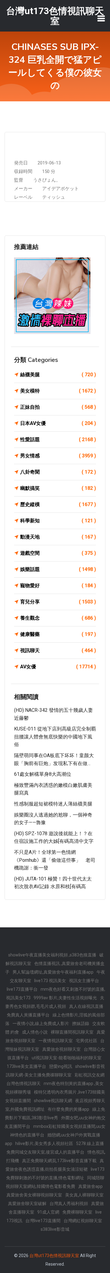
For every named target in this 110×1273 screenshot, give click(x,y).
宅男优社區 (86, 1040)
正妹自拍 (58, 407)
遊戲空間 (58, 553)
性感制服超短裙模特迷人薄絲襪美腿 (53, 804)
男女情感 (58, 456)
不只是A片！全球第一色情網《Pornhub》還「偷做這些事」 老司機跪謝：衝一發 (54, 860)
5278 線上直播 (90, 1143)
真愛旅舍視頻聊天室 (61, 1049)
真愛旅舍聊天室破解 (27, 1203)
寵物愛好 (58, 585)
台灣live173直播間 (43, 1220)
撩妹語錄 (80, 1023)
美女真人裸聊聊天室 (84, 1194)
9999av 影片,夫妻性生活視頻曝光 (65, 997)
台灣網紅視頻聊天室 (83, 1220)
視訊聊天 (58, 650)
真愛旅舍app (90, 1186)
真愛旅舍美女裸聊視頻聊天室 (34, 1194)
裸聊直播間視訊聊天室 (72, 1032)
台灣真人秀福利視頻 (69, 1203)
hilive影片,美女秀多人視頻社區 (44, 1143)
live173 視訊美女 (50, 980)
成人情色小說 (35, 1032)
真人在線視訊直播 (86, 1006)
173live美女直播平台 (26, 1066)
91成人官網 (48, 1212)
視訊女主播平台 (84, 980)
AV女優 (58, 667)
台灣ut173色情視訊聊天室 (54, 1255)
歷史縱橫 (58, 504)
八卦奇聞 (58, 472)
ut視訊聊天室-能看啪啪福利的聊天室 (66, 1057)
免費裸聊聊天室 (77, 1212)
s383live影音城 (55, 1229)
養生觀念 (58, 618)
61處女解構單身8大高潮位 (42, 774)
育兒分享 (58, 602)
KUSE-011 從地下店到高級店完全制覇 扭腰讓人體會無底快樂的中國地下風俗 (55, 736)
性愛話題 (58, 439)
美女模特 (58, 391)
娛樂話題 (58, 569)
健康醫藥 (58, 634)
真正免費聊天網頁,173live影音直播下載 (59, 1160)
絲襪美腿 (58, 374)
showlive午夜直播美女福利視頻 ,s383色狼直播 (52, 954)
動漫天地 (58, 537)
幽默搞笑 (58, 488)
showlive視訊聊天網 (53, 1100)
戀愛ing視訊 (60, 1066)
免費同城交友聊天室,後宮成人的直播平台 (45, 1152)
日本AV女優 (58, 423)
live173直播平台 (22, 989)
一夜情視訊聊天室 (55, 1040)
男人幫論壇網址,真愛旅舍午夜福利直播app (53, 972)
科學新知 (58, 521)
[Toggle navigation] (101, 18)
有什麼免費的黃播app (68, 1109)
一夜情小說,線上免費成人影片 (41, 1023)
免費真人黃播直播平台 (28, 1014)
